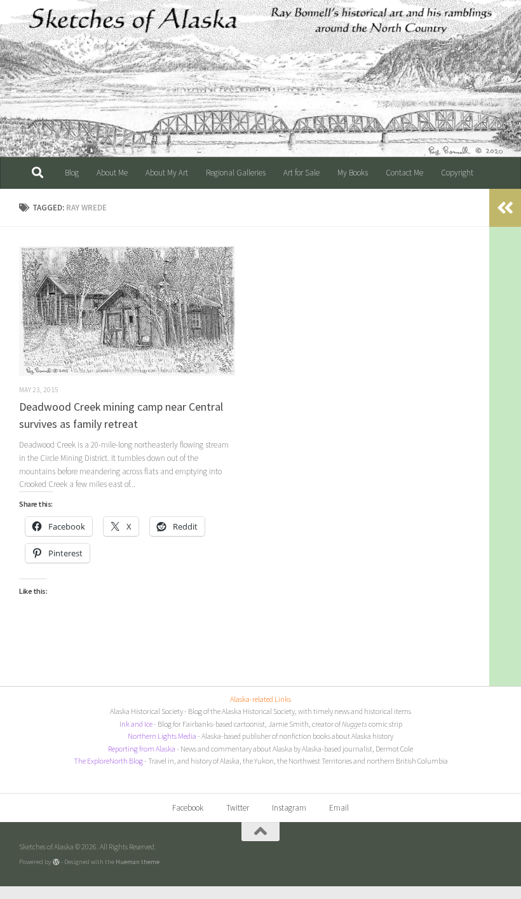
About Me (112, 172)
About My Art (166, 172)
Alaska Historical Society (146, 711)
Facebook (187, 807)
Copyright (457, 172)
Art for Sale (301, 172)
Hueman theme (137, 861)
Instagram (289, 807)
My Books (352, 172)
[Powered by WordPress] (56, 861)
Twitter (237, 807)
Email (339, 807)
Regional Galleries (236, 172)
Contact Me (404, 172)
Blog (72, 172)
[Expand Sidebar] (505, 208)
